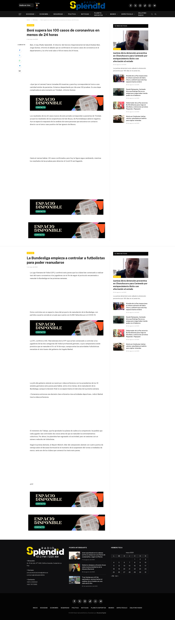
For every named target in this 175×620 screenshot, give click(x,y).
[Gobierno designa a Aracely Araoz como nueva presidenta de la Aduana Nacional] (74, 567)
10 (145, 562)
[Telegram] (20, 66)
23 (140, 569)
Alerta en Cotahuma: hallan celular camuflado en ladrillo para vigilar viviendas (136, 118)
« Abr (112, 576)
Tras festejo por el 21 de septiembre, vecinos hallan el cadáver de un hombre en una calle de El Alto (92, 580)
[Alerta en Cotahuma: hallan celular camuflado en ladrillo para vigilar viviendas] (118, 119)
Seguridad (58, 14)
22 (135, 569)
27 (124, 572)
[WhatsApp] (20, 61)
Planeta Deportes (98, 14)
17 (145, 566)
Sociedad (30, 14)
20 (124, 569)
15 (135, 566)
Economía (44, 14)
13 (124, 566)
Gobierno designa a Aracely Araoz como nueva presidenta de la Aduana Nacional (94, 567)
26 (119, 572)
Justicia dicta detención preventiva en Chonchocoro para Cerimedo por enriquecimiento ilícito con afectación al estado (130, 57)
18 (114, 569)
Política (72, 14)
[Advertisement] (66, 69)
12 (119, 566)
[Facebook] (20, 50)
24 (145, 569)
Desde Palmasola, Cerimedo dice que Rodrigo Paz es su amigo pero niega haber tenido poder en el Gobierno (136, 92)
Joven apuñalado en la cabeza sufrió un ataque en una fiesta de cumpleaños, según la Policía (93, 555)
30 (140, 572)
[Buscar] (155, 14)
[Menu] (20, 14)
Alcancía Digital (101, 613)
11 (113, 566)
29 (135, 572)
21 (129, 569)
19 (119, 569)
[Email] (20, 71)
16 (140, 566)
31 (145, 572)
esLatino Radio (142, 14)
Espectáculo (127, 14)
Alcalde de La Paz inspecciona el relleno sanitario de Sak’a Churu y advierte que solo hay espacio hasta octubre (136, 79)
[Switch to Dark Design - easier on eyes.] (152, 14)
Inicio (35, 608)
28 (129, 572)
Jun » (116, 576)
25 (114, 572)
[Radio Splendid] (87, 5)
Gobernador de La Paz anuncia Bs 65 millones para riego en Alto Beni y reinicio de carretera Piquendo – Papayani (137, 106)
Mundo (113, 14)
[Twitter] (20, 55)
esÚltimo (117, 49)
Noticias (85, 14)
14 (129, 566)
